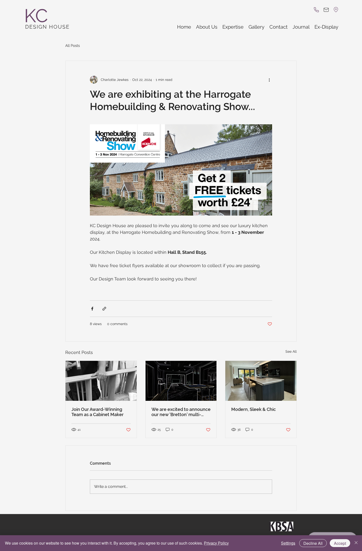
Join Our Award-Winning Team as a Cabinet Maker (97, 412)
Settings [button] (288, 543)
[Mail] (326, 10)
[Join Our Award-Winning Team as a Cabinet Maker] (101, 381)
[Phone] (316, 10)
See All (291, 351)
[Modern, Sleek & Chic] (260, 381)
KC (36, 16)
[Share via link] (104, 308)
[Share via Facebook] (92, 308)
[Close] (356, 543)
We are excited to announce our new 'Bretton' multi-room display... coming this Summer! (181, 412)
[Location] (336, 10)
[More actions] (269, 80)
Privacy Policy (216, 543)
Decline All (313, 543)
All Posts (72, 45)
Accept (340, 543)
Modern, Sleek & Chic (253, 409)
